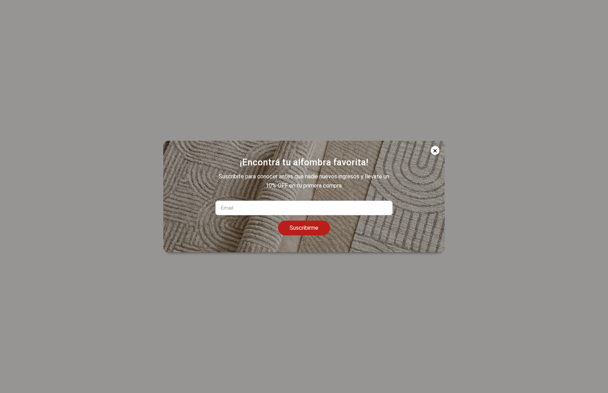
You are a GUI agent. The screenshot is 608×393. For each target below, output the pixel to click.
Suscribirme (304, 227)
